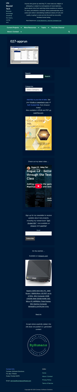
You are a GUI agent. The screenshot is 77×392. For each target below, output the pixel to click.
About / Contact (13, 32)
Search (28, 73)
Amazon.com (43, 256)
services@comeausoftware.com (20, 381)
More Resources (30, 27)
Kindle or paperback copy (39, 102)
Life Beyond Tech (9, 6)
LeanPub (43, 226)
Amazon (33, 226)
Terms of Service (47, 383)
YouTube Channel (57, 27)
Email (38, 230)
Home (44, 373)
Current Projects (13, 27)
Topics (43, 27)
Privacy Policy (46, 380)
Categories (29, 86)
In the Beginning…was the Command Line (49, 20)
